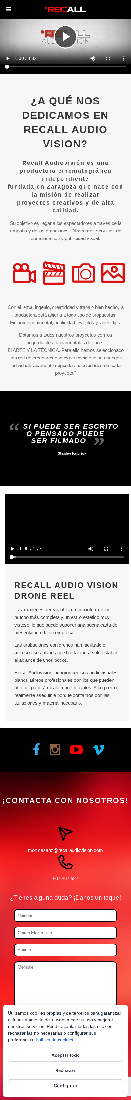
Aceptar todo (66, 1055)
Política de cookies (54, 1039)
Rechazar (65, 1070)
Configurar (66, 1085)
